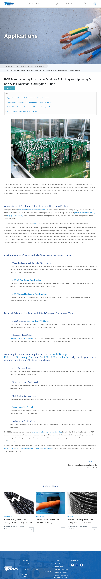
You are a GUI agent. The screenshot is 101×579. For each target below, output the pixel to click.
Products (48, 4)
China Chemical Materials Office (59, 565)
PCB (35, 223)
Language (78, 4)
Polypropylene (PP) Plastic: (38, 321)
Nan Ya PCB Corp (57, 354)
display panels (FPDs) (15, 215)
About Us (31, 4)
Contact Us (69, 4)
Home (9, 66)
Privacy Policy (25, 575)
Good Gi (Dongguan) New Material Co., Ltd (61, 576)
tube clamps (11, 441)
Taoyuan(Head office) (62, 569)
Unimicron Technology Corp (19, 357)
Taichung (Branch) (61, 572)
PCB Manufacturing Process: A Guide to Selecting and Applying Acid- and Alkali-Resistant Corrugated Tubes (44, 70)
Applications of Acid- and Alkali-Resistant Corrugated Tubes (28, 98)
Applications (58, 4)
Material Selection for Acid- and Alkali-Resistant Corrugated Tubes (30, 107)
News (36, 569)
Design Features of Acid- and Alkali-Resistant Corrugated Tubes (29, 102)
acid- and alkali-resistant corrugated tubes (33, 210)
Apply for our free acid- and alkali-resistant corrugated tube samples (28, 448)
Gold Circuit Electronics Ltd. (55, 357)
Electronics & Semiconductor (37, 66)
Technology (39, 4)
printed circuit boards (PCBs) (84, 213)
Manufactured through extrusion (21, 338)
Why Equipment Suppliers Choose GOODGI (22, 111)
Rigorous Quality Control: (22, 407)
